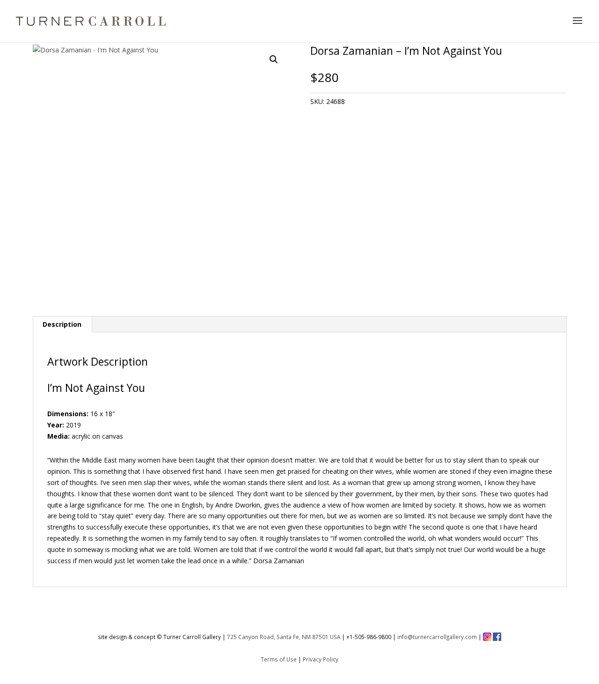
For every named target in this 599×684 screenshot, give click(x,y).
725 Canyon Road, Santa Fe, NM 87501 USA (283, 636)
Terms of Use (279, 659)
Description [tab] (62, 324)
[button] (273, 59)
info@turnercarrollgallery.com (437, 636)
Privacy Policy (320, 659)
